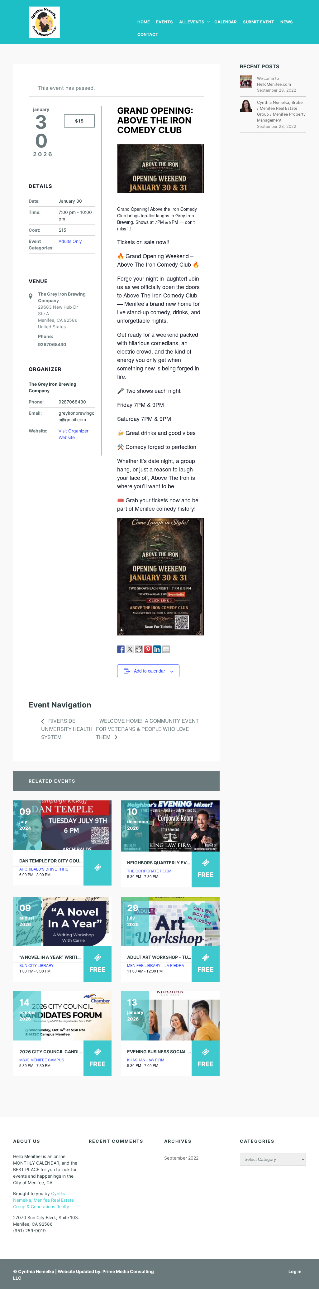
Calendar (225, 21)
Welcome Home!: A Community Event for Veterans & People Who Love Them (147, 729)
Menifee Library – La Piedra (155, 965)
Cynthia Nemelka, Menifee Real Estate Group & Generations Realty (43, 1200)
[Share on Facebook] (121, 649)
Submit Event (258, 21)
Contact (147, 34)
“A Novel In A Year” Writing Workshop (65, 957)
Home (143, 21)
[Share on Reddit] (139, 649)
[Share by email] (166, 649)
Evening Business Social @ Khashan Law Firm (182, 1051)
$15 (79, 120)
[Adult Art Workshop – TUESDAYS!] (170, 921)
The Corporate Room (149, 870)
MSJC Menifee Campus (41, 1059)
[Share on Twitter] (130, 649)
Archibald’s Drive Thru (44, 868)
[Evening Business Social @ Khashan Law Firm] (170, 1015)
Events (164, 21)
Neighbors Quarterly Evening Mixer (171, 862)
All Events (191, 21)
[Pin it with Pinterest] (148, 649)
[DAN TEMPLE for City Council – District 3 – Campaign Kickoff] (62, 825)
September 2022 (181, 1158)
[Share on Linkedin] (157, 649)
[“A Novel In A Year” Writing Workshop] (62, 921)
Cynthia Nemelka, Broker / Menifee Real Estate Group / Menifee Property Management (281, 111)
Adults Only (70, 241)
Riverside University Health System (67, 729)
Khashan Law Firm (145, 1059)
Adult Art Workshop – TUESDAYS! (167, 957)
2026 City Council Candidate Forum (63, 1051)
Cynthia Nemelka (36, 1271)
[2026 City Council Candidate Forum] (62, 1015)
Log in (295, 1271)
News (286, 21)
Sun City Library (36, 965)
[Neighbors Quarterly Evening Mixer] (170, 826)
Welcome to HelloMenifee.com (274, 81)
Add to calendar (149, 671)
